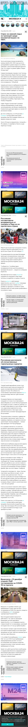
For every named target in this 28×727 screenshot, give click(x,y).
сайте (11, 612)
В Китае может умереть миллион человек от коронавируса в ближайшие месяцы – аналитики (15, 668)
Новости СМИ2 (4, 190)
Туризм (13, 31)
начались (18, 275)
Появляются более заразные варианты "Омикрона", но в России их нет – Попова (16, 663)
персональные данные (14, 718)
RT (22, 251)
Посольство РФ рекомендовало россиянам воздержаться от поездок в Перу (16, 154)
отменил (20, 637)
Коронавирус (8, 677)
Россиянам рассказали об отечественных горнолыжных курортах (14, 159)
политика (3, 308)
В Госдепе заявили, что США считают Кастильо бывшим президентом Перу (16, 296)
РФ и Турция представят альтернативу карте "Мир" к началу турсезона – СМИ (16, 521)
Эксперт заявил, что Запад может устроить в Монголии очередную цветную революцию (15, 301)
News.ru (24, 392)
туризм (2, 167)
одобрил (17, 283)
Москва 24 (14, 19)
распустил (8, 281)
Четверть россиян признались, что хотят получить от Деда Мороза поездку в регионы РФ (15, 516)
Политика (14, 215)
